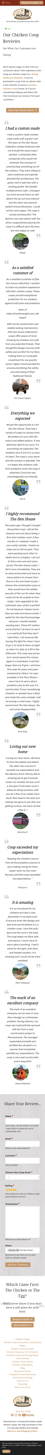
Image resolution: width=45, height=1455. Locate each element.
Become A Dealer (22, 1371)
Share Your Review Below (21, 110)
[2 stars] (9, 1190)
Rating (8, 1185)
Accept (6, 1451)
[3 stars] (11, 1190)
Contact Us (22, 1381)
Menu (7, 2)
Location (10, 1155)
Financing (22, 1384)
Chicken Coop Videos (22, 1365)
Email (8, 1138)
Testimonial (11, 1204)
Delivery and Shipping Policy (22, 1431)
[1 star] (7, 1190)
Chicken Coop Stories (22, 1361)
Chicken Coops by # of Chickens (22, 1352)
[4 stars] (13, 1190)
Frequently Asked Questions (22, 1374)
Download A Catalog (22, 1377)
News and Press (22, 1387)
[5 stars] (16, 1190)
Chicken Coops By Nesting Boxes (22, 1355)
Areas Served (22, 1358)
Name (8, 1116)
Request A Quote (30, 2)
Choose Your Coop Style (18, 1172)
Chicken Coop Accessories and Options (23, 1342)
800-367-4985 (23, 1411)
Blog (22, 1368)
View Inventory (21, 1325)
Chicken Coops (22, 1339)
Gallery (22, 1345)
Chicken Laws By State (22, 1349)
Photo (8, 1245)
